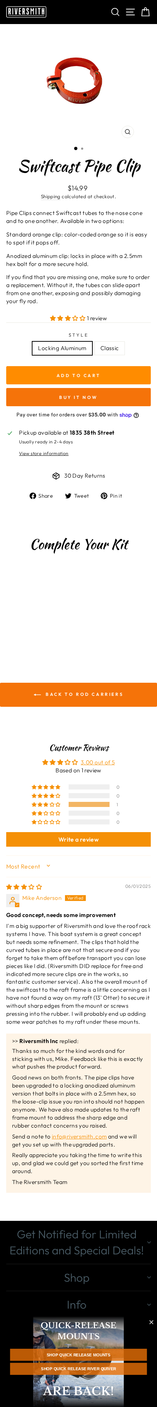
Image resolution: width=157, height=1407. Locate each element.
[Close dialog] (152, 1322)
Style (79, 335)
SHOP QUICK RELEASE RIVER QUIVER (78, 1369)
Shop (76, 1277)
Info (77, 1304)
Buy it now (78, 397)
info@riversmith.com (79, 1136)
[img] (24, 886)
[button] (68, 318)
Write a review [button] (78, 839)
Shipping (51, 196)
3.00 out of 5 (98, 762)
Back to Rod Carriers (84, 694)
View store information (44, 453)
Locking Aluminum (62, 348)
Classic (109, 348)
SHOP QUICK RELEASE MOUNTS (78, 1355)
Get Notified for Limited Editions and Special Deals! (76, 1242)
